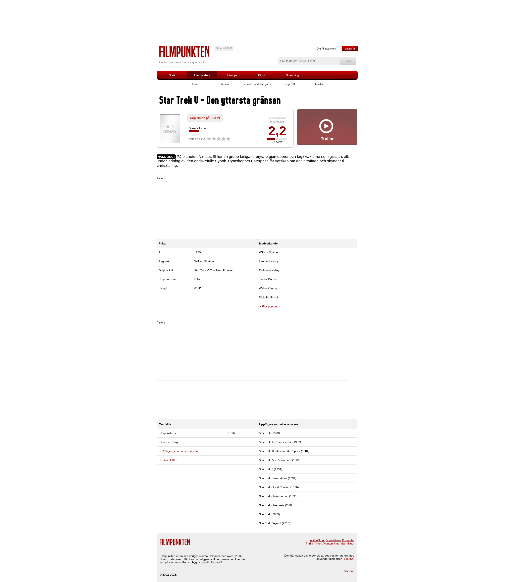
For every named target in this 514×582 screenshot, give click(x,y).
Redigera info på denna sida (180, 451)
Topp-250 (289, 84)
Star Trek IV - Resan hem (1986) (280, 460)
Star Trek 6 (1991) (270, 469)
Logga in (350, 48)
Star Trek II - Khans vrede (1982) (280, 442)
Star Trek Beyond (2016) (274, 523)
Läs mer (349, 558)
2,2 (277, 131)
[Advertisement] (257, 208)
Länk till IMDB (170, 460)
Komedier (348, 540)
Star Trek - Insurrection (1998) (278, 496)
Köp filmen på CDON (205, 118)
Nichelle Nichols (269, 297)
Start (172, 75)
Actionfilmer (317, 540)
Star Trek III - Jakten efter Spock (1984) (284, 451)
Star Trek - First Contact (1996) (279, 487)
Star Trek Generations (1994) (277, 478)
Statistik (318, 84)
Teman (225, 84)
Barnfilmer (347, 543)
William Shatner (204, 261)
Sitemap (349, 571)
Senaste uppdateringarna (257, 84)
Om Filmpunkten (326, 48)
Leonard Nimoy (268, 261)
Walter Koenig (268, 288)
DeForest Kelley (269, 270)
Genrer (196, 84)
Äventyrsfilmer (331, 543)
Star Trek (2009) (269, 514)
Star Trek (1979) (269, 433)
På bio (262, 75)
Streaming (292, 75)
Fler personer (270, 306)
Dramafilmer (333, 540)
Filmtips (232, 75)
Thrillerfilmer (314, 543)
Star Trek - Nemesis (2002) (276, 505)
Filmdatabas (202, 75)
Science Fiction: (198, 128)
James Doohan (268, 279)
